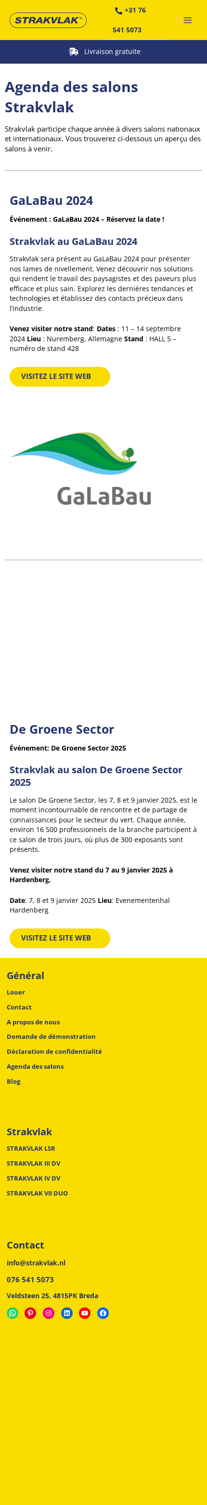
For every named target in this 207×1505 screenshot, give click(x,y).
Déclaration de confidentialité (54, 1051)
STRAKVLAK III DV (33, 1163)
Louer (16, 992)
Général (25, 976)
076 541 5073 (30, 1279)
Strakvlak (29, 1132)
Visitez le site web (56, 376)
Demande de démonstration (51, 1036)
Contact (19, 1007)
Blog (13, 1081)
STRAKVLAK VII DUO (37, 1193)
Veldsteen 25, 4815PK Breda (52, 1295)
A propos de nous (33, 1022)
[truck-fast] (73, 51)
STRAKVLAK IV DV (33, 1178)
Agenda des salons (35, 1066)
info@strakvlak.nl (36, 1262)
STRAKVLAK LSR (31, 1148)
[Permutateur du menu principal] (188, 20)
